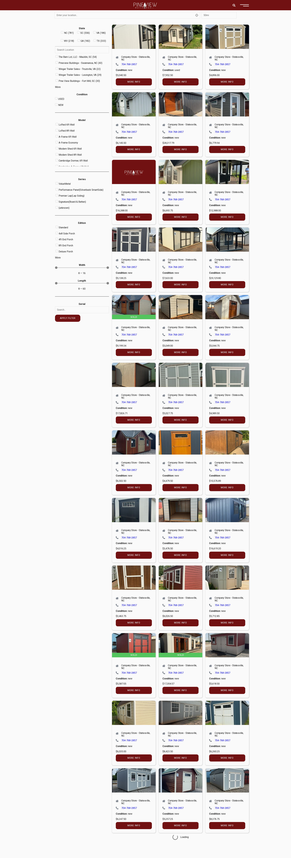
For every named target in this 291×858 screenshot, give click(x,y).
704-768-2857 (129, 64)
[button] (233, 5)
